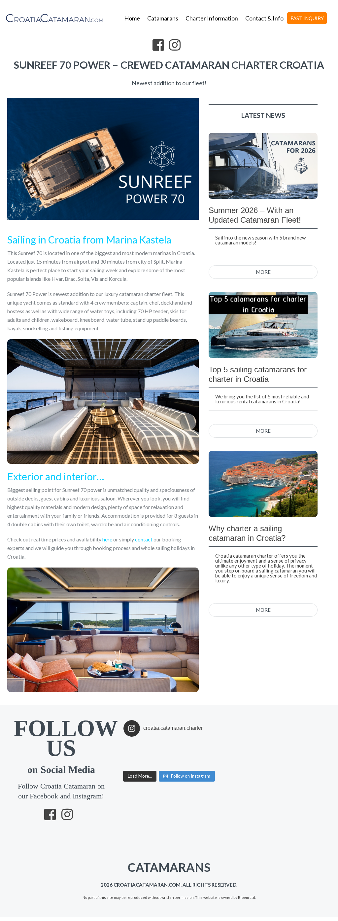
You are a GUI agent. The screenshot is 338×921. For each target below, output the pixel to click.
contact (143, 539)
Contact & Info (264, 18)
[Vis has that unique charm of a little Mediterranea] (203, 763)
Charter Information (212, 18)
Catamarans (162, 18)
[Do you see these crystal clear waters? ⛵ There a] (180, 763)
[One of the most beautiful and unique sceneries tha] (135, 763)
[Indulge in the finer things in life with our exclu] (135, 746)
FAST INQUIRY (307, 18)
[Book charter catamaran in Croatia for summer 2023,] (180, 746)
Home (132, 18)
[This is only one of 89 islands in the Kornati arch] (157, 754)
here (107, 539)
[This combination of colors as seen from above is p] (180, 754)
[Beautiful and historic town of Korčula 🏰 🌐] (203, 746)
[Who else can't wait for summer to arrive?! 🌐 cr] (203, 754)
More (263, 272)
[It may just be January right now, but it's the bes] (135, 754)
